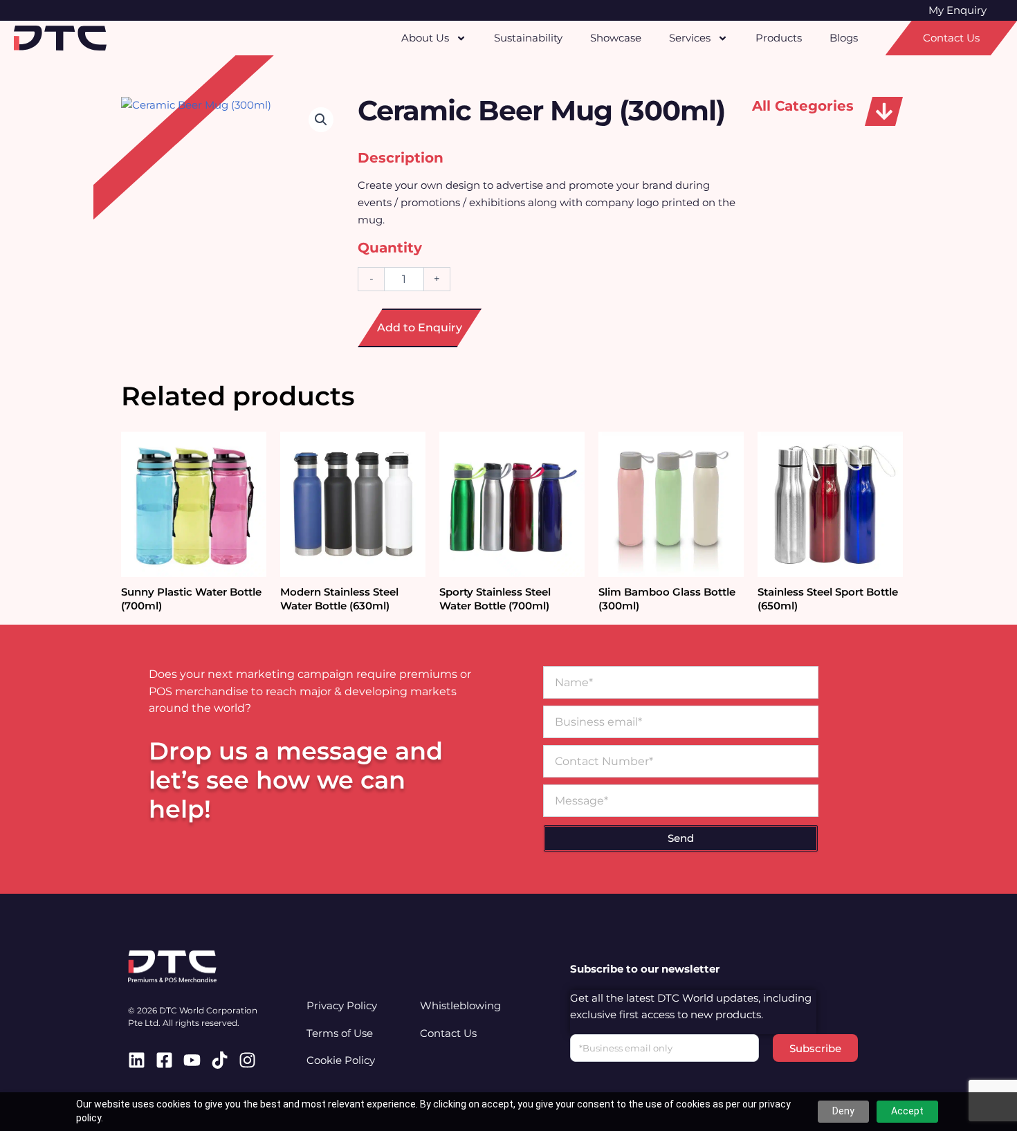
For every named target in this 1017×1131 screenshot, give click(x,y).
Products (778, 37)
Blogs (844, 37)
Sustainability (528, 37)
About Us (425, 37)
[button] (884, 111)
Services (690, 37)
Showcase (615, 37)
